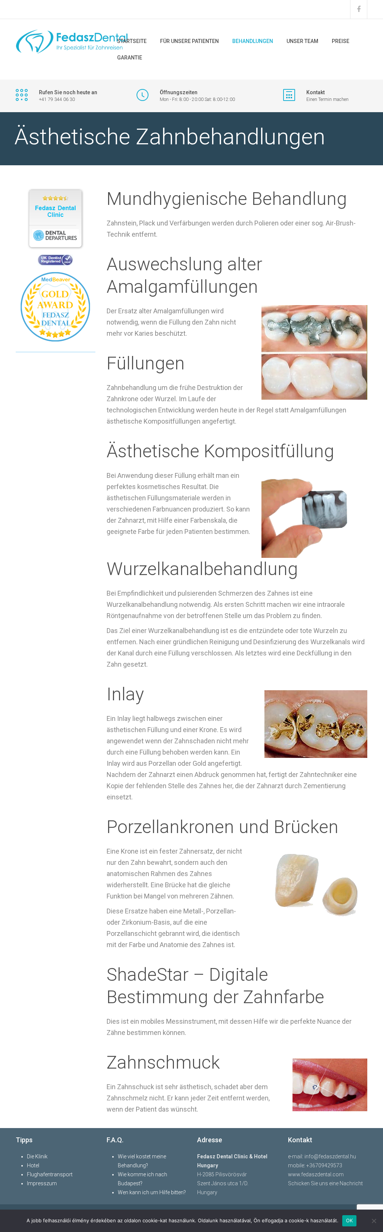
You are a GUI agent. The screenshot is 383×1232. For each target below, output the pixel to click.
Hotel (33, 1165)
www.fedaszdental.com (316, 1174)
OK (349, 1220)
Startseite (132, 41)
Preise (340, 41)
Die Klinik (37, 1156)
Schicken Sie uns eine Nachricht (325, 1183)
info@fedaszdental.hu (330, 1156)
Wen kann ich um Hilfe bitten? (152, 1192)
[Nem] (373, 1221)
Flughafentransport (50, 1174)
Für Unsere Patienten (189, 41)
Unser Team (302, 41)
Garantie (129, 58)
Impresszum (42, 1183)
